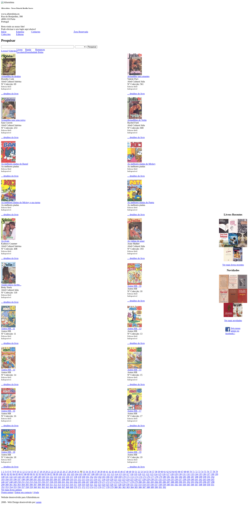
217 (99, 479)
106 (84, 474)
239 (188, 479)
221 (115, 479)
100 (60, 474)
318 (79, 484)
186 (188, 477)
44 (116, 471)
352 (3, 487)
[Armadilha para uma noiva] (8, 118)
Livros (4, 51)
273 (112, 482)
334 (144, 484)
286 (164, 482)
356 (19, 487)
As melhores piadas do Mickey (141, 164)
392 (164, 487)
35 (90, 471)
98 (54, 474)
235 (172, 479)
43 (113, 471)
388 (148, 487)
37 (95, 471)
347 (196, 484)
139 (216, 474)
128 (172, 474)
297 (208, 482)
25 (61, 471)
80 (2, 474)
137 (208, 474)
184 (180, 477)
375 (95, 487)
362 (43, 487)
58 (156, 471)
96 (48, 474)
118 (131, 474)
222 (119, 479)
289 (176, 482)
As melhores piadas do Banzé (14, 164)
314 (63, 484)
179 (160, 477)
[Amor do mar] (233, 232)
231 (156, 479)
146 (27, 477)
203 (43, 479)
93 (40, 474)
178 (156, 477)
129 (176, 474)
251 (23, 482)
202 (39, 479)
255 (39, 482)
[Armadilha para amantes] (134, 74)
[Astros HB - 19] (134, 450)
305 (27, 484)
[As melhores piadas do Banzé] (8, 162)
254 (35, 482)
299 (3, 484)
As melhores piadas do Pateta (140, 202)
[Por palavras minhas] (242, 246)
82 (8, 474)
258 (51, 482)
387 (144, 487)
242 (200, 479)
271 (103, 482)
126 (164, 474)
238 (184, 479)
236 (176, 479)
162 (91, 477)
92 (37, 474)
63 (170, 471)
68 (185, 471)
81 (5, 474)
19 (44, 471)
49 (130, 471)
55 (147, 471)
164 (99, 477)
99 (57, 474)
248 (11, 482)
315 (67, 484)
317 (75, 484)
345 (188, 484)
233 (164, 479)
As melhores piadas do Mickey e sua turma (20, 202)
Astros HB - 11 (8, 328)
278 (132, 482)
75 (205, 471)
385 (136, 487)
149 (39, 477)
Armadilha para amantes (138, 76)
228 (144, 479)
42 (110, 471)
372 (83, 487)
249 (15, 482)
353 (7, 487)
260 (59, 482)
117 (128, 474)
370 (75, 487)
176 (148, 477)
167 (112, 477)
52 (139, 471)
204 (47, 479)
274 (116, 482)
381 (120, 487)
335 (148, 484)
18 (41, 471)
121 (143, 474)
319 (83, 484)
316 (71, 484)
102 (68, 474)
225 (132, 479)
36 (93, 471)
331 (132, 484)
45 (118, 471)
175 (144, 477)
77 (211, 471)
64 (173, 471)
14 (29, 471)
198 (23, 479)
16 (35, 471)
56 (150, 471)
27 (67, 471)
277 (128, 482)
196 (15, 479)
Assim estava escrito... (11, 285)
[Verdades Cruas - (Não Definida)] (223, 288)
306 (31, 484)
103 (72, 474)
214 (87, 479)
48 (127, 471)
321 (91, 484)
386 (140, 487)
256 (43, 482)
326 (111, 484)
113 (112, 474)
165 (103, 477)
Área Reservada (80, 32)
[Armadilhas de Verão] (134, 118)
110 (100, 474)
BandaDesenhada (30, 50)
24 (58, 471)
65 (176, 471)
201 (35, 479)
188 (196, 477)
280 (140, 482)
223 (124, 479)
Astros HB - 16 (8, 411)
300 (7, 484)
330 (128, 484)
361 (39, 487)
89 (28, 474)
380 (116, 487)
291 (184, 482)
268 (91, 482)
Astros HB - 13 (134, 328)
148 (35, 477)
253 (31, 482)
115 (120, 474)
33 (84, 471)
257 (47, 482)
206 (55, 479)
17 (38, 471)
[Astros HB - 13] (134, 326)
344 (184, 484)
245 (212, 479)
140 (3, 477)
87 (22, 474)
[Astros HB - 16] (8, 409)
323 (99, 484)
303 (19, 484)
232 (160, 479)
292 (188, 482)
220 (111, 479)
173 (136, 477)
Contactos (35, 32)
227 (140, 479)
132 (188, 474)
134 (196, 474)
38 (98, 471)
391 (160, 487)
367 (63, 487)
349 (204, 484)
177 (152, 477)
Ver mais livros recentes (233, 265)
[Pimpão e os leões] (228, 260)
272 (108, 482)
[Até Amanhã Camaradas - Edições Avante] (228, 316)
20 (46, 471)
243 (204, 479)
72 (196, 471)
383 (128, 487)
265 (79, 482)
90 (31, 474)
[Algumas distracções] (223, 232)
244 (208, 479)
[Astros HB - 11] (8, 326)
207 (59, 479)
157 (71, 477)
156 (67, 477)
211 (75, 479)
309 (43, 484)
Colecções (6, 34)
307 (35, 484)
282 (148, 482)
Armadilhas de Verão (137, 120)
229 (148, 479)
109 (97, 474)
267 (87, 482)
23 (55, 471)
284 (156, 482)
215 (91, 479)
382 (124, 487)
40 (104, 471)
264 (75, 482)
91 (34, 474)
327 (115, 484)
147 (31, 477)
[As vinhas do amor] (134, 239)
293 (192, 482)
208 (63, 479)
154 (59, 477)
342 (176, 484)
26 (64, 471)
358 (27, 487)
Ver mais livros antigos (11, 490)
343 (180, 484)
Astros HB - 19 (134, 452)
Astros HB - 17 (134, 411)
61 (165, 471)
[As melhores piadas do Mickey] (134, 162)
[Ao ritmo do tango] (233, 246)
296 (204, 482)
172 (132, 477)
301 (11, 484)
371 (79, 487)
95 (45, 474)
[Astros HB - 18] (8, 450)
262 (67, 482)
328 (119, 484)
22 (52, 471)
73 (199, 471)
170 (124, 477)
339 (164, 484)
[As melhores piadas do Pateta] (134, 200)
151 (47, 477)
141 (7, 477)
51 (136, 471)
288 (172, 482)
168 (116, 477)
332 (136, 484)
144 (19, 477)
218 (103, 479)
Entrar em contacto (23, 492)
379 (112, 487)
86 (19, 474)
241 (196, 479)
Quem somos (7, 492)
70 (190, 471)
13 (26, 471)
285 (160, 482)
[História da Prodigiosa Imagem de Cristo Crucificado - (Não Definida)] (233, 288)
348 (200, 484)
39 (101, 471)
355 (15, 487)
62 (167, 471)
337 (156, 484)
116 (124, 474)
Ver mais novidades (233, 320)
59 (159, 471)
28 (69, 471)
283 (152, 482)
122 (147, 474)
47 (124, 471)
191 (208, 477)
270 (99, 482)
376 (99, 487)
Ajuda (36, 492)
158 (75, 477)
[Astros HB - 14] (8, 368)
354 (11, 487)
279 (136, 482)
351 (212, 484)
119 (135, 474)
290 (180, 482)
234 (168, 479)
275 (120, 482)
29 (72, 471)
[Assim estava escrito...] (8, 283)
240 (192, 479)
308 (39, 484)
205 (51, 479)
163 (95, 477)
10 (18, 471)
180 (164, 477)
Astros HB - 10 (134, 286)
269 (95, 482)
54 (144, 471)
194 (7, 479)
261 (63, 482)
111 (104, 474)
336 (152, 484)
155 (63, 477)
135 (200, 474)
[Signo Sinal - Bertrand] (233, 302)
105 (80, 474)
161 (87, 477)
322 (95, 484)
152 (51, 477)
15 (32, 471)
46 (121, 471)
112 (108, 474)
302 (15, 484)
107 (88, 474)
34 (87, 471)
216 (95, 479)
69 (188, 471)
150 (43, 477)
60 (162, 471)
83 (11, 474)
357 (23, 487)
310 (47, 484)
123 (151, 474)
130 (180, 474)
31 (78, 471)
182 (172, 477)
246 (3, 482)
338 (160, 484)
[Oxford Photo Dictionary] (237, 260)
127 (168, 474)
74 (202, 471)
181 (168, 477)
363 (47, 487)
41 (107, 471)
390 (156, 487)
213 (83, 479)
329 (124, 484)
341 (172, 484)
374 (91, 487)
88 (25, 474)
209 (67, 479)
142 (11, 477)
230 (152, 479)
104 (76, 474)
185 (184, 477)
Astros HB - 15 (134, 370)
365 (55, 487)
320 (87, 484)
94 (43, 474)
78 (214, 471)
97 (51, 474)
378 (108, 487)
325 (107, 484)
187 (192, 477)
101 (64, 474)
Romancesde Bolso (40, 50)
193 (3, 479)
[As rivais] (8, 239)
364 (51, 487)
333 (140, 484)
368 (67, 487)
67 (182, 471)
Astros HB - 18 (8, 452)
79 (216, 471)
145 (23, 477)
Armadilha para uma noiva (13, 120)
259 (55, 482)
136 (204, 474)
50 (133, 471)
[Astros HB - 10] (134, 284)
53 (141, 471)
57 (153, 471)
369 (71, 487)
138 (212, 474)
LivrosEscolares (21, 50)
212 (79, 479)
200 (31, 479)
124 (155, 474)
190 (204, 477)
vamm (38, 502)
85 (17, 474)
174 (140, 477)
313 (59, 484)
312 (55, 484)
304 (23, 484)
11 (21, 471)
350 (208, 484)
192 (212, 477)
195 (11, 479)
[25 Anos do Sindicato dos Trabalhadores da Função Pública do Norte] (242, 232)
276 (124, 482)
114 (116, 474)
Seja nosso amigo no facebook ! (232, 330)
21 (49, 471)
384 (132, 487)
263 (71, 482)
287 (168, 482)
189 (200, 477)
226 (136, 479)
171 (128, 477)
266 (83, 482)
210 (71, 479)
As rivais (5, 241)
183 (176, 477)
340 (168, 484)
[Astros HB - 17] (134, 409)
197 (19, 479)
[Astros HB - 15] (134, 368)
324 (103, 484)
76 (208, 471)
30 (75, 471)
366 (59, 487)
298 (212, 482)
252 (27, 482)
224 (128, 479)
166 (108, 477)
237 (180, 479)
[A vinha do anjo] (223, 246)
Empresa (20, 32)
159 (79, 477)
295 (200, 482)
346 (192, 484)
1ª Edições (12, 51)
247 (7, 482)
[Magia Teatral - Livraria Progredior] (223, 302)
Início (3, 32)
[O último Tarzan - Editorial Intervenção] (237, 316)
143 (15, 477)
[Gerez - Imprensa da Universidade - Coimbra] (242, 288)
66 (179, 471)
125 (160, 474)
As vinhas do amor (136, 241)
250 (19, 482)
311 (51, 484)
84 (14, 474)
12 (23, 471)
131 (184, 474)
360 (35, 487)
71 (193, 471)
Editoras (20, 34)
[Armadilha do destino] (8, 74)
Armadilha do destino (11, 76)
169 (120, 477)
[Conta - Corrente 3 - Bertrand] (242, 302)
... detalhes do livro (9, 93)
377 (103, 487)
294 (196, 482)
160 (83, 477)
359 (31, 487)
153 (55, 477)
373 (87, 487)
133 (192, 474)
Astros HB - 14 (8, 370)
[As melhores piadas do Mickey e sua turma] (8, 200)
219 (107, 479)
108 (93, 474)
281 (144, 482)
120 (139, 474)
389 (152, 487)
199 (27, 479)
